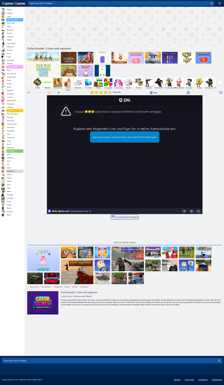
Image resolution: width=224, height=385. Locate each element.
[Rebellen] (170, 265)
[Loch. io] (203, 252)
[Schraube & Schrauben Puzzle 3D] (186, 58)
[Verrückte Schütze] (77, 272)
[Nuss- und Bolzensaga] (102, 58)
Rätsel (66, 287)
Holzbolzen (84, 287)
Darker (155, 93)
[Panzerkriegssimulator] (35, 278)
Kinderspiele (46, 287)
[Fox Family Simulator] (186, 252)
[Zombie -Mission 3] (119, 278)
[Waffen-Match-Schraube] (85, 252)
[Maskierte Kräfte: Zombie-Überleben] (127, 259)
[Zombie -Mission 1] (153, 265)
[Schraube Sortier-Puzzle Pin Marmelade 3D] (43, 259)
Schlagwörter (203, 380)
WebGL (74, 287)
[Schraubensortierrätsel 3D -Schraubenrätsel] (136, 58)
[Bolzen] (153, 58)
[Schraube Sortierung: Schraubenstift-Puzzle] (102, 70)
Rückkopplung (217, 380)
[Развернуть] (220, 92)
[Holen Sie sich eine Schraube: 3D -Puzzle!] (68, 70)
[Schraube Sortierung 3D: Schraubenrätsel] (203, 58)
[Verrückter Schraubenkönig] (102, 252)
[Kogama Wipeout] (102, 265)
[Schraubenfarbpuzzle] (68, 58)
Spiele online (34, 287)
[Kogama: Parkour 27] (153, 252)
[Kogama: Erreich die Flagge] (186, 265)
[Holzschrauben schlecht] (119, 58)
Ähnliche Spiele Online (125, 242)
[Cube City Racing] (52, 278)
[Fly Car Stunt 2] (136, 278)
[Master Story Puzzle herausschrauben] (85, 58)
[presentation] (29, 82)
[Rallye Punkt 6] (203, 265)
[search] (211, 3)
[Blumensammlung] (43, 64)
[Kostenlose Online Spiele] (13, 3)
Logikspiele (57, 287)
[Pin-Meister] (68, 252)
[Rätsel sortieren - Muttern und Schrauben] (170, 58)
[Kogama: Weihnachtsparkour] (170, 252)
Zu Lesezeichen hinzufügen (126, 217)
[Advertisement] (76, 26)
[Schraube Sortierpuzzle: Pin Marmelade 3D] (85, 70)
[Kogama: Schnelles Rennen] (102, 278)
